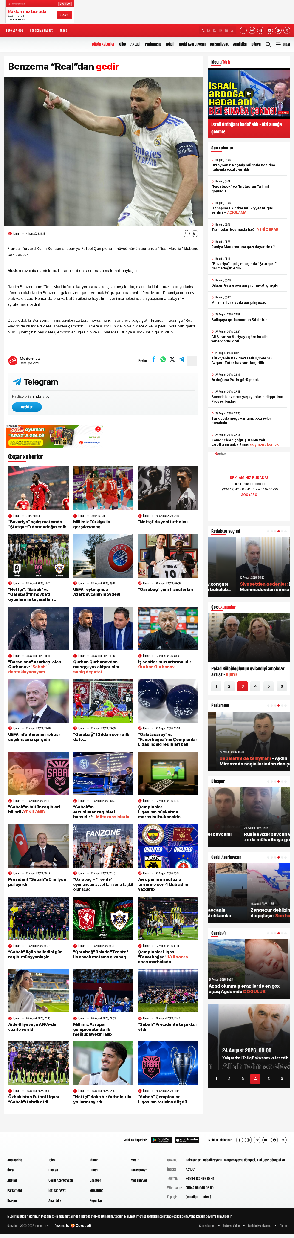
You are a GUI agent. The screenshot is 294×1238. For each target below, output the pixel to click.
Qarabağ (95, 1180)
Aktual (135, 44)
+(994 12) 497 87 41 (200, 1178)
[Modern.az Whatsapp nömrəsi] (278, 30)
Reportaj (96, 1200)
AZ (203, 30)
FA (226, 30)
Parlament (153, 44)
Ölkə (122, 44)
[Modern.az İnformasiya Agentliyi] (24, 1140)
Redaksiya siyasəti (41, 30)
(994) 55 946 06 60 (200, 1187)
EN (208, 30)
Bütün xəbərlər (103, 44)
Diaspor (12, 1200)
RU (214, 30)
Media (135, 1160)
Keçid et (27, 407)
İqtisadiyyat (219, 44)
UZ (232, 30)
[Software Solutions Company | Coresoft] (81, 1225)
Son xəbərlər (207, 1225)
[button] (268, 531)
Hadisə (53, 1170)
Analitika (240, 44)
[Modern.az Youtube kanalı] (269, 30)
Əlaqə (63, 30)
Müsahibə (96, 1190)
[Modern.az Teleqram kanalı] (260, 30)
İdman (94, 1160)
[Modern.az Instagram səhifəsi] (252, 30)
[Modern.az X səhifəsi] (286, 30)
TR (220, 30)
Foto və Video (14, 30)
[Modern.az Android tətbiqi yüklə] (161, 1140)
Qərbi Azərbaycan (192, 44)
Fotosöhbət (139, 1170)
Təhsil (170, 44)
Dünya (256, 44)
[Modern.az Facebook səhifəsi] (243, 30)
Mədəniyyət (139, 1180)
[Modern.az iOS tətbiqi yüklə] (187, 1140)
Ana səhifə (14, 1160)
